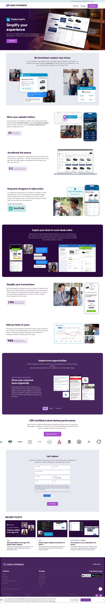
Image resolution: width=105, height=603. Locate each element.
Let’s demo (12, 41)
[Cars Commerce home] (16, 5)
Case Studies (41, 580)
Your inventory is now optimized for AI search (83, 543)
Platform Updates (42, 578)
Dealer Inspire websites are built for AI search (52, 543)
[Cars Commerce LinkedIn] (100, 595)
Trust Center (28, 596)
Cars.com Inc (9, 589)
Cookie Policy (50, 596)
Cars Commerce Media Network (10, 580)
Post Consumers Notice (9, 596)
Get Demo (93, 6)
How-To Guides (42, 576)
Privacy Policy (57, 491)
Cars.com (5, 574)
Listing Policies (72, 594)
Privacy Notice (60, 485)
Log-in (92, 1)
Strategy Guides (42, 574)
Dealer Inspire (6, 576)
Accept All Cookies (85, 599)
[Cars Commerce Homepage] (13, 564)
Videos (40, 585)
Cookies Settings (74, 599)
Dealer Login (96, 564)
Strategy (83, 6)
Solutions (75, 6)
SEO (45, 408)
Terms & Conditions (8, 594)
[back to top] (100, 589)
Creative (58, 408)
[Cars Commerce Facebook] (96, 595)
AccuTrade (5, 578)
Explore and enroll (51, 434)
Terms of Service (65, 491)
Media (51, 408)
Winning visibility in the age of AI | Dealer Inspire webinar (18, 543)
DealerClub (5, 583)
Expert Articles (42, 583)
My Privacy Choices (51, 594)
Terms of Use (53, 485)
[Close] (102, 599)
